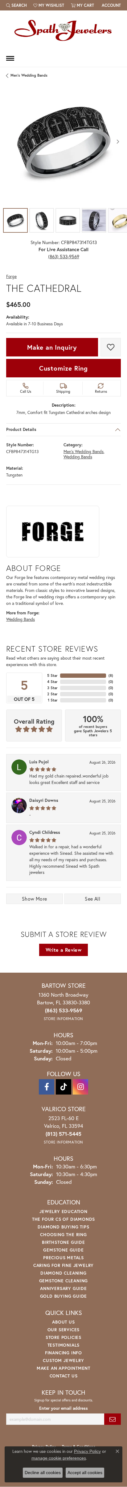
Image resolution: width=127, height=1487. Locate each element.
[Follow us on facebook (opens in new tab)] (46, 1087)
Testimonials (63, 1345)
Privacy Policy (87, 1451)
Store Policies (63, 1337)
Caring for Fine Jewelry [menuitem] (63, 1265)
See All (92, 898)
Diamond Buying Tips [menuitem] (63, 1227)
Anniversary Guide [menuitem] (63, 1288)
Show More (34, 898)
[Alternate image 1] (15, 220)
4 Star (52, 681)
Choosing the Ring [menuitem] (63, 1234)
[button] (16, 5)
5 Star (52, 675)
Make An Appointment (63, 1368)
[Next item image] (118, 141)
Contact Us (64, 1376)
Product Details (21, 429)
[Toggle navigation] (10, 58)
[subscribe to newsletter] (112, 1419)
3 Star (52, 687)
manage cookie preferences (58, 1458)
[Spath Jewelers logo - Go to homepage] (63, 30)
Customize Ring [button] (63, 368)
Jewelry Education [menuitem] (63, 1211)
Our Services (63, 1329)
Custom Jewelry (63, 1360)
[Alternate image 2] (41, 220)
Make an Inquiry (52, 347)
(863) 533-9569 (63, 256)
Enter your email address (63, 1408)
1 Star (53, 700)
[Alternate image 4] (94, 220)
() (111, 675)
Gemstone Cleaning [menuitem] (63, 1281)
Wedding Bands (77, 457)
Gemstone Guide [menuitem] (63, 1250)
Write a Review (64, 949)
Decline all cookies (43, 1472)
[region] (63, 141)
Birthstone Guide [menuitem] (63, 1242)
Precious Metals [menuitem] (63, 1257)
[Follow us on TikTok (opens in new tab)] (63, 1087)
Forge (11, 276)
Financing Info (63, 1353)
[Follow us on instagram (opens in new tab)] (80, 1087)
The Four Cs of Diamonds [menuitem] (63, 1219)
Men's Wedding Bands (28, 75)
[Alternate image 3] (67, 220)
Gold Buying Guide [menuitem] (63, 1296)
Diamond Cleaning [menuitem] (63, 1273)
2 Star (52, 694)
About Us (63, 1322)
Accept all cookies (85, 1472)
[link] (110, 5)
